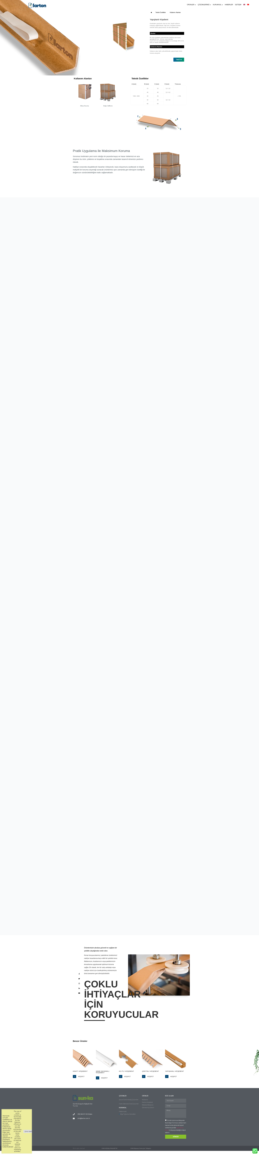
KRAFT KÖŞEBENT (80, 1071)
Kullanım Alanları (175, 12)
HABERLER (229, 4)
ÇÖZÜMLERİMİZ (203, 4)
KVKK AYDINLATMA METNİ (109, 1148)
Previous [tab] (77, 212)
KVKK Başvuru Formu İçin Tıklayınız (141, 1148)
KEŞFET (81, 1076)
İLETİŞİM (238, 4)
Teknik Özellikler (160, 12)
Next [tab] (75, 928)
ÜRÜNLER (190, 4)
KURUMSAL (217, 4)
